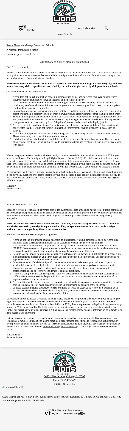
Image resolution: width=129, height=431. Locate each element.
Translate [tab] (31, 30)
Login (51, 413)
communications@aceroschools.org (84, 177)
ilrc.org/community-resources (83, 161)
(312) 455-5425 (68, 380)
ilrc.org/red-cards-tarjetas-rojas (28, 163)
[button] (64, 34)
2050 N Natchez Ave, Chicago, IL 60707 (64, 376)
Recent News (13, 45)
